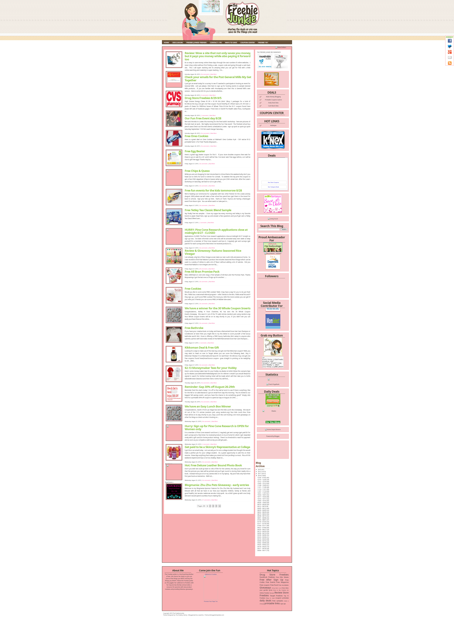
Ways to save (270, 598)
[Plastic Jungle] (273, 423)
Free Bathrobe (194, 327)
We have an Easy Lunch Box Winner (208, 406)
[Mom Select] (273, 312)
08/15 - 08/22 (261, 514)
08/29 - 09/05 (261, 510)
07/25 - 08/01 (261, 520)
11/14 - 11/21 (261, 489)
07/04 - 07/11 (261, 526)
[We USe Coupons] (272, 414)
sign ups (283, 604)
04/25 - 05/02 (261, 545)
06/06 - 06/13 (261, 533)
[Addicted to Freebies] (211, 599)
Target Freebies (276, 596)
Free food (274, 585)
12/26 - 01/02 (261, 478)
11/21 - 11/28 (261, 487)
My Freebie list (284, 590)
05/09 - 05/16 (261, 541)
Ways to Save (231, 42)
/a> (278, 318)
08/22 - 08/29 (261, 512)
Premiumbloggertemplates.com (214, 615)
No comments (205, 146)
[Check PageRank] (272, 384)
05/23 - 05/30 (261, 537)
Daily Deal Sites (273, 103)
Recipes (272, 593)
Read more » (169, 482)
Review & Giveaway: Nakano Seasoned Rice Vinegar (213, 252)
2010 (260, 476)
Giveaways (265, 587)
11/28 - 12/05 (261, 485)
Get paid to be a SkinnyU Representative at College (217, 446)
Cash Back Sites (273, 106)
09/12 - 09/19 (261, 506)
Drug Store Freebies (274, 574)
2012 (260, 472)
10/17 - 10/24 (261, 497)
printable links (272, 603)
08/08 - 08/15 (261, 516)
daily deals (265, 600)
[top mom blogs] (273, 410)
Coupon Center (247, 42)
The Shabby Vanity (181, 615)
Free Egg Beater (195, 151)
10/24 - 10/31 (261, 495)
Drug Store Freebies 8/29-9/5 (203, 97)
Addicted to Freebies (211, 574)
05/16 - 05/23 (261, 539)
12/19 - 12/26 (261, 480)
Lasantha (201, 615)
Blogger (276, 436)
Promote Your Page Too (211, 601)
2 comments (203, 222)
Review (278, 592)
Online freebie (264, 593)
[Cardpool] (273, 419)
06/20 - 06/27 (261, 529)
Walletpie (273, 125)
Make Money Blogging (273, 97)
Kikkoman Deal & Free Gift (202, 347)
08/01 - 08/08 (261, 518)
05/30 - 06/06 (261, 535)
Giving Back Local (276, 588)
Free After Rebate (282, 577)
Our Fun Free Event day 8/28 (203, 118)
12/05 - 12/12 (261, 483)
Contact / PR (216, 42)
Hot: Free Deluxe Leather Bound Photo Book (213, 465)
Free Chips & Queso (197, 170)
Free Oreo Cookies (196, 136)
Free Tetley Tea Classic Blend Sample (208, 210)
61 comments (206, 500)
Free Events (270, 582)
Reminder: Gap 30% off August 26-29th (210, 386)
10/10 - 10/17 (261, 499)
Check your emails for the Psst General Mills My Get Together (218, 78)
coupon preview (282, 598)
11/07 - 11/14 (261, 491)
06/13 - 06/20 (261, 531)
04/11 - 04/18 (261, 549)
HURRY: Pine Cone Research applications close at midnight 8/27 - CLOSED (216, 231)
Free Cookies (193, 288)
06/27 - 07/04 (261, 528)
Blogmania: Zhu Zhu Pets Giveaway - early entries (217, 484)
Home (166, 42)
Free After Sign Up (271, 579)
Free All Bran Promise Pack (202, 271)
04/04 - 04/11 (261, 550)
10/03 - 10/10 (261, 501)
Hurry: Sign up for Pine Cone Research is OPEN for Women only (217, 427)
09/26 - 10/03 (261, 503)
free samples (277, 601)
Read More (213, 146)
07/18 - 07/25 (261, 522)
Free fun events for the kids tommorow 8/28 (213, 190)
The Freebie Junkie (178, 613)
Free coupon (265, 585)
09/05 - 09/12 (261, 508)
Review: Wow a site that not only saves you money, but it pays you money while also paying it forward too (218, 56)
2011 (260, 474)
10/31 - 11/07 (261, 493)
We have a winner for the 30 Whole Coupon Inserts (217, 308)
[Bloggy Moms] (272, 316)
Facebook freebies (267, 577)
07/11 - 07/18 (261, 524)
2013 (260, 470)
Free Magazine (282, 582)
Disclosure (177, 42)
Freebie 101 (263, 42)
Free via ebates (283, 585)
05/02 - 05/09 (261, 543)
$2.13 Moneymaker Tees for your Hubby (211, 367)
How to (275, 590)
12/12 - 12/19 (261, 482)
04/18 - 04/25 (261, 547)
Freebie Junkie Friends (196, 42)
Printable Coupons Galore (273, 100)
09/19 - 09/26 (261, 504)
